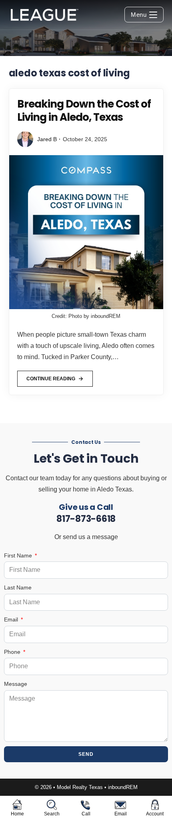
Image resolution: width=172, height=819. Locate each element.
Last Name (18, 587)
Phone (13, 652)
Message (15, 684)
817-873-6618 (86, 519)
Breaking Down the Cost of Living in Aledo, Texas (84, 110)
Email (12, 619)
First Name (19, 555)
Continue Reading (50, 376)
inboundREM (123, 787)
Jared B (47, 139)
